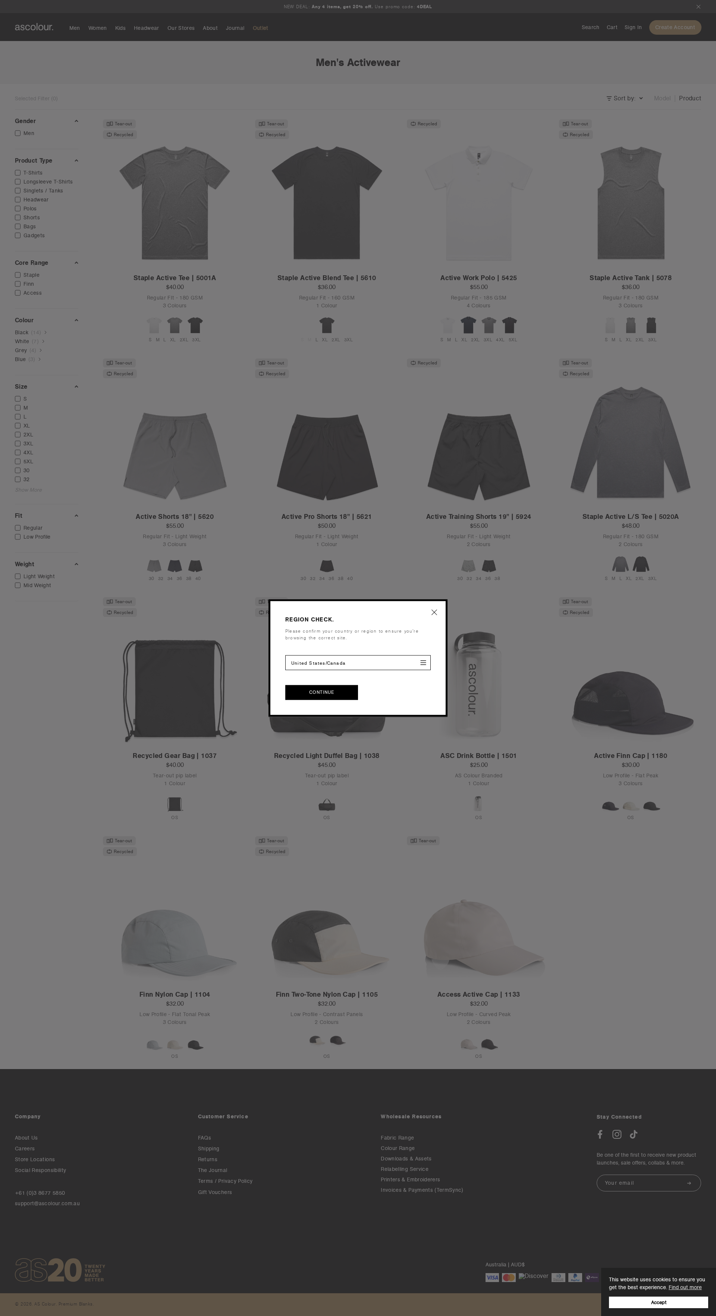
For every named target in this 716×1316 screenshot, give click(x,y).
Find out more (685, 1287)
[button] (434, 612)
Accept (658, 1302)
